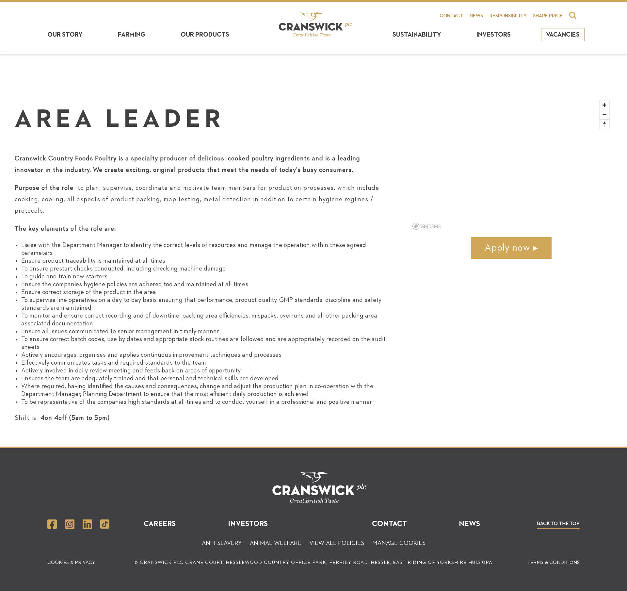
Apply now (507, 248)
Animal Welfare (275, 543)
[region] (511, 164)
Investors (493, 34)
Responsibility (508, 15)
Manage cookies (399, 543)
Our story (65, 34)
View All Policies (336, 543)
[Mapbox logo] (426, 226)
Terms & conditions (553, 562)
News (476, 15)
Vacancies (563, 34)
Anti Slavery (222, 543)
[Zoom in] (604, 105)
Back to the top (558, 523)
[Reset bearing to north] (604, 124)
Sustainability (417, 34)
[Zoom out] (604, 114)
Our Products (205, 34)
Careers (160, 524)
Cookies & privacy (71, 562)
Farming (131, 34)
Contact (451, 15)
